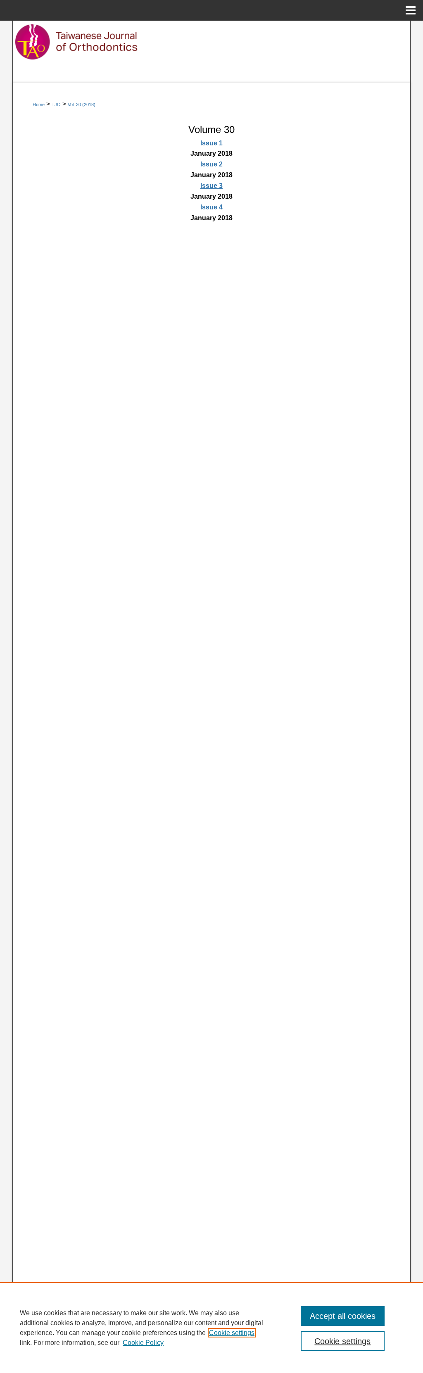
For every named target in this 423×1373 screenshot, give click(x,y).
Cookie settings (231, 1332)
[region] (211, 1327)
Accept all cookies (342, 1316)
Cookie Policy (143, 1342)
